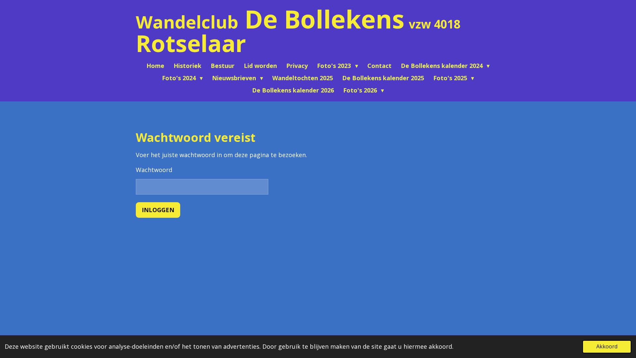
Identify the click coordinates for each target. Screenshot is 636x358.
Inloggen (158, 210)
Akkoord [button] (606, 346)
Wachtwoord (154, 170)
